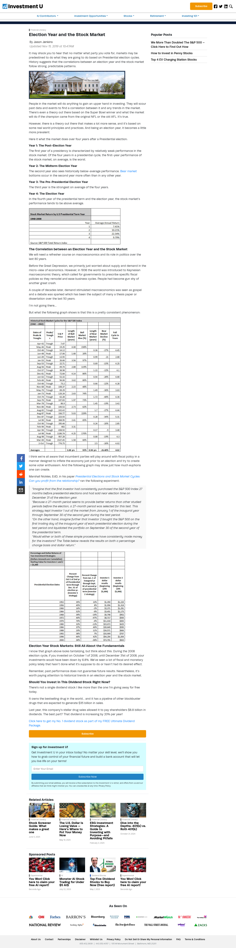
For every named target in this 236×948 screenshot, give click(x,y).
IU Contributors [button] (46, 15)
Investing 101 (189, 15)
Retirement (157, 15)
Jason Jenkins (43, 42)
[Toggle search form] (231, 6)
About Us (36, 939)
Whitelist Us (96, 939)
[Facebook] (215, 6)
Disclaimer (80, 939)
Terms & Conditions (195, 939)
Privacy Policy (105, 786)
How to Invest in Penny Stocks (171, 53)
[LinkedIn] (226, 6)
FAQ (178, 939)
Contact (49, 939)
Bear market (128, 171)
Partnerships (64, 939)
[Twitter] (221, 6)
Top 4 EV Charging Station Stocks (174, 59)
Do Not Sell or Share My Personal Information (148, 939)
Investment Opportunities (90, 15)
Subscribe (201, 6)
